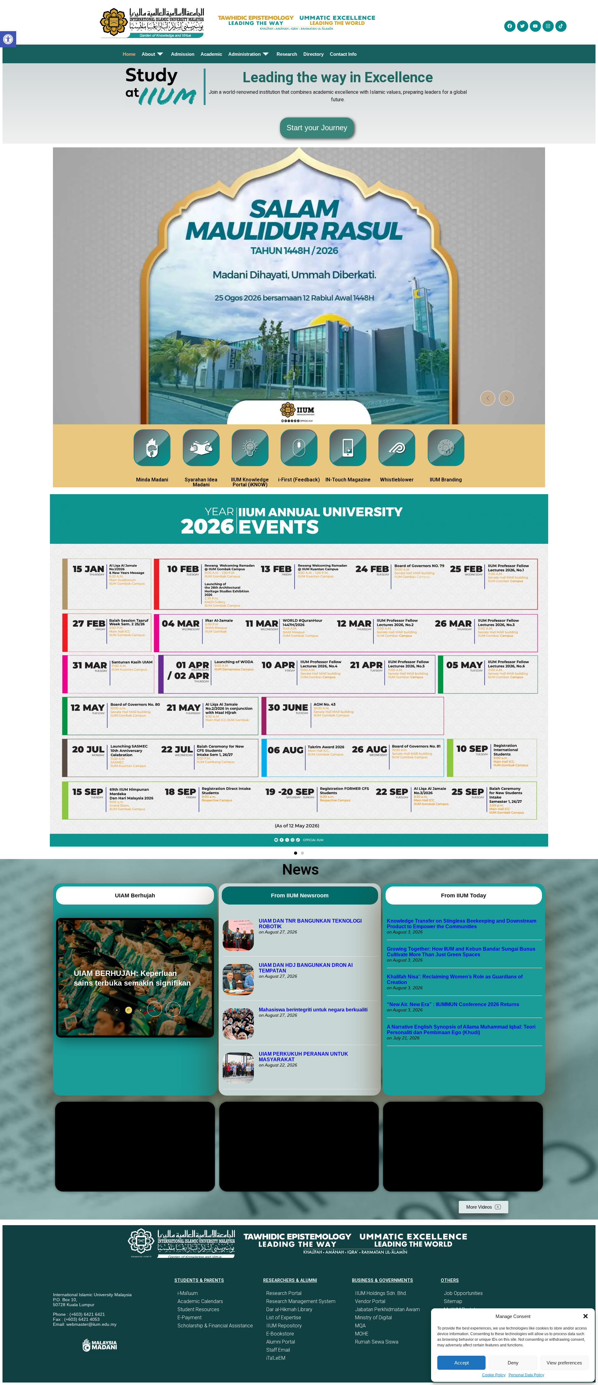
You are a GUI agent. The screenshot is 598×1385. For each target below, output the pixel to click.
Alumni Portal (280, 1342)
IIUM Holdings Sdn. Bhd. (381, 1293)
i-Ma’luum (188, 1293)
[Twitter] (522, 26)
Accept (461, 1362)
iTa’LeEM (275, 1358)
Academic (211, 54)
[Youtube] (535, 26)
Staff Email (278, 1350)
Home (129, 54)
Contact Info (343, 54)
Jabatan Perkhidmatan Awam (387, 1309)
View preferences (564, 1362)
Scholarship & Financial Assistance (215, 1326)
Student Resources (198, 1309)
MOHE (361, 1334)
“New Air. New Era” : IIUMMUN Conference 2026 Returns (453, 1004)
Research (287, 54)
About (148, 54)
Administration (244, 54)
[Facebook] (509, 26)
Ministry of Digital (373, 1318)
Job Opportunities (463, 1293)
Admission (182, 54)
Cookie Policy (493, 1375)
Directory (313, 54)
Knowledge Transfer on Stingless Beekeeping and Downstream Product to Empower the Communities (461, 923)
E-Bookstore (280, 1334)
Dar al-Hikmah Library (289, 1309)
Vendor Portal (370, 1301)
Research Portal (283, 1293)
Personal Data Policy (526, 1375)
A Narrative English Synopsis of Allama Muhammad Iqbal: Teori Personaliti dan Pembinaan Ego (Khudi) (461, 1029)
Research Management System (300, 1301)
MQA (360, 1326)
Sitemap (453, 1301)
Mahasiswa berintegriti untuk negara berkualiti (313, 1009)
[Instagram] (548, 26)
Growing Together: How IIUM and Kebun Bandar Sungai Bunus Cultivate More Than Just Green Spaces (461, 951)
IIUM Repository (284, 1326)
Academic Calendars (200, 1301)
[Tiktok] (561, 26)
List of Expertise (283, 1318)
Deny (513, 1362)
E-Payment (190, 1318)
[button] (585, 1316)
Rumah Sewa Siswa (376, 1342)
